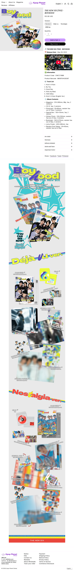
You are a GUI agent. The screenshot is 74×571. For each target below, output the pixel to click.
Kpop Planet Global (11, 568)
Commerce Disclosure (46, 563)
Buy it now (54, 44)
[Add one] (51, 34)
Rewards (27, 560)
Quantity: (48, 31)
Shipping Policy (44, 556)
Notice (26, 554)
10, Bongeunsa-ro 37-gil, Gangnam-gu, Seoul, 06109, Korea (8, 562)
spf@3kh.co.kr (9, 559)
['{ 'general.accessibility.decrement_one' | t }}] (45, 34)
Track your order (29, 563)
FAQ (25, 556)
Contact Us (28, 558)
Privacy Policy (44, 560)
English (69, 568)
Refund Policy (44, 558)
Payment (42, 554)
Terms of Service (45, 562)
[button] (72, 4)
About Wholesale (30, 562)
